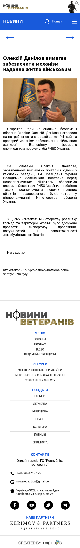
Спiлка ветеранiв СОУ (40, 380)
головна (40, 339)
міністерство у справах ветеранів (40, 375)
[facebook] (14, 505)
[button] (77, 4)
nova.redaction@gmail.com (33, 481)
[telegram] (65, 505)
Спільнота (40, 442)
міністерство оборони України (40, 370)
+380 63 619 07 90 (28, 473)
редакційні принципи (40, 354)
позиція (40, 434)
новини (13, 21)
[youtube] (31, 505)
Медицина (40, 411)
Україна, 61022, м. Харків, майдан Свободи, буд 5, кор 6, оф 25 (37, 492)
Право (40, 419)
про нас (40, 344)
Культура (40, 427)
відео (40, 349)
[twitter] (48, 505)
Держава (40, 404)
